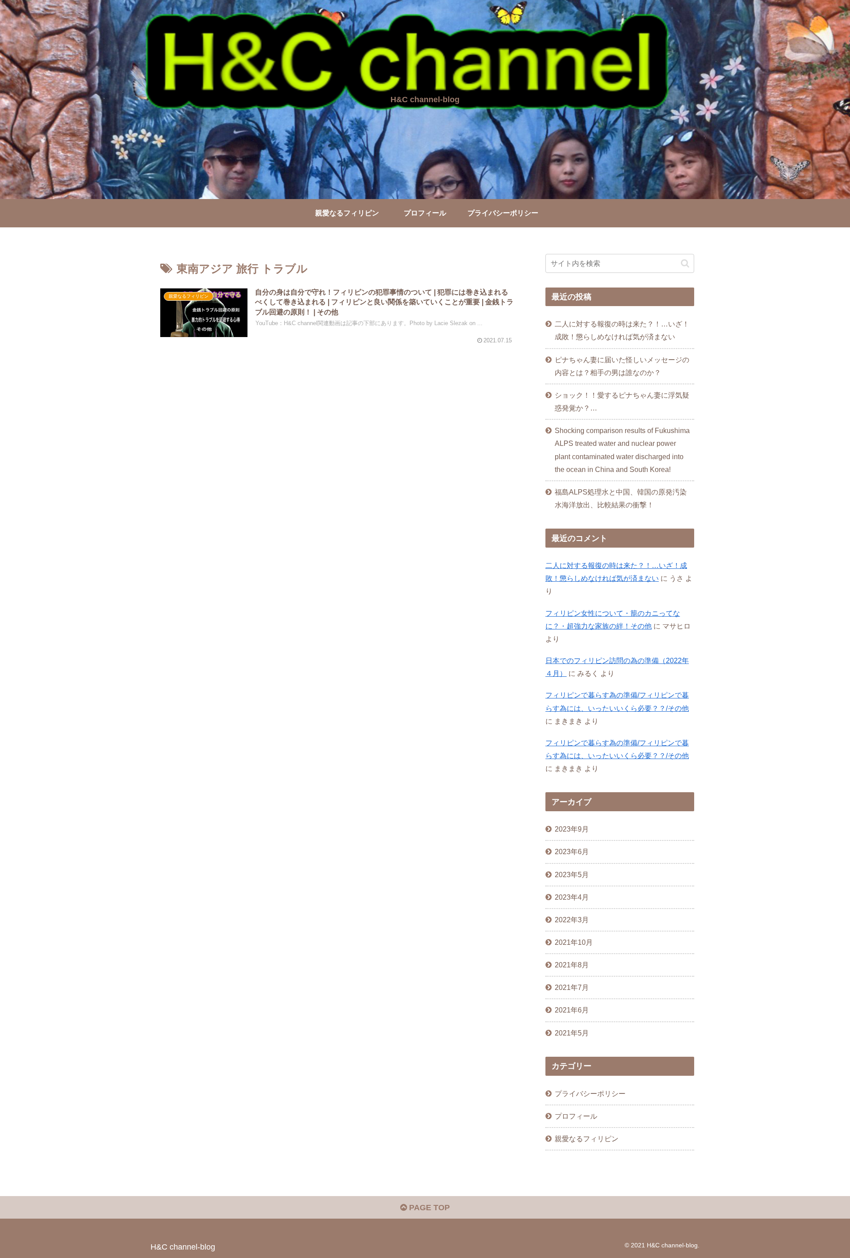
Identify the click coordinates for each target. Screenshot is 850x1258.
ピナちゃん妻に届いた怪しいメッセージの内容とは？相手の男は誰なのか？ (622, 366)
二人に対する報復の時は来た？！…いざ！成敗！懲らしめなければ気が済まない (622, 330)
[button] (685, 263)
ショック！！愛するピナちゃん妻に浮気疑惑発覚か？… (622, 401)
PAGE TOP (428, 1207)
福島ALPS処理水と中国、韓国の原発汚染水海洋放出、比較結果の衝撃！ (621, 498)
